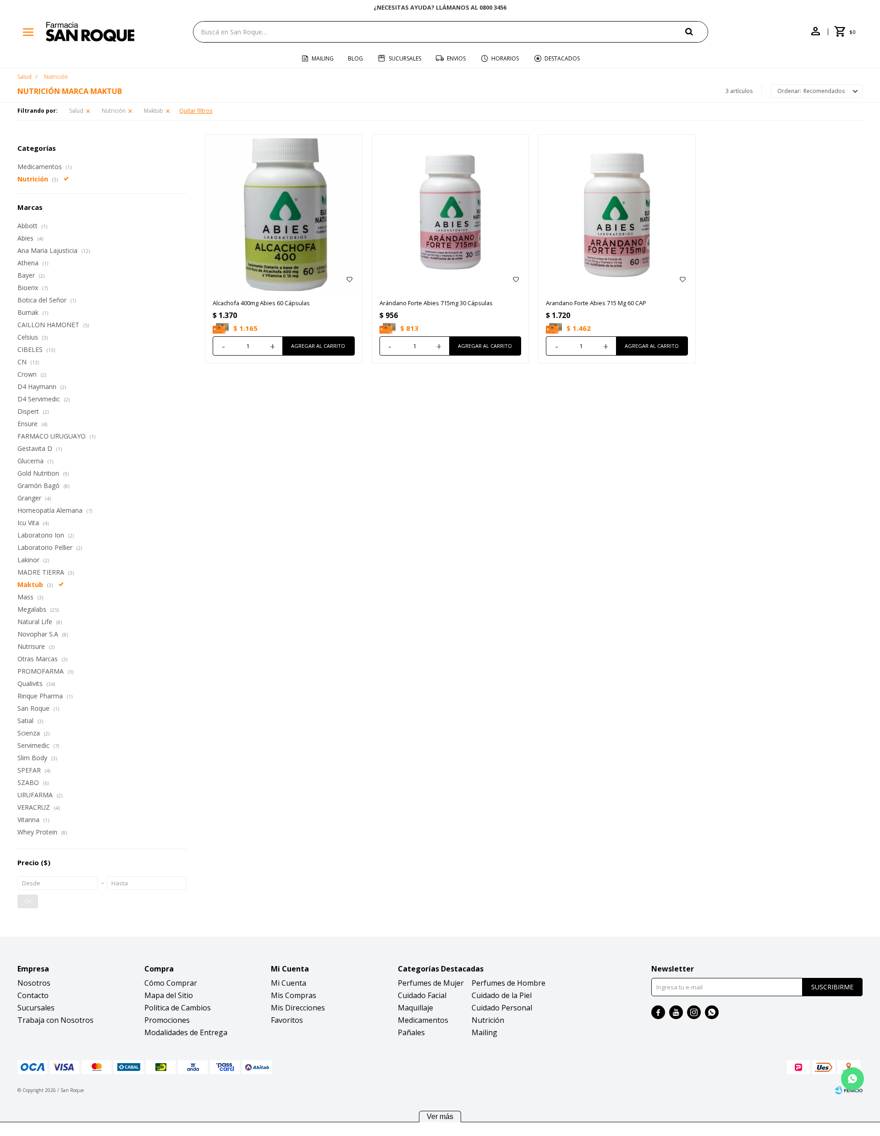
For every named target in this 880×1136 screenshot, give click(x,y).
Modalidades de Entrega (185, 1032)
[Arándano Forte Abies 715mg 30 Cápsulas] (450, 213)
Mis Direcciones (298, 1008)
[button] (696, 31)
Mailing (323, 58)
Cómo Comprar (170, 983)
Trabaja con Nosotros (55, 1020)
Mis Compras (293, 995)
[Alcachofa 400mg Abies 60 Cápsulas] (283, 213)
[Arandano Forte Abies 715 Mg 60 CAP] (617, 213)
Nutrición (114, 111)
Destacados (562, 58)
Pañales (411, 1032)
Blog (355, 58)
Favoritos (287, 1020)
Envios (456, 58)
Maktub (153, 111)
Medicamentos (423, 1020)
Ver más (440, 1116)
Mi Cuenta (288, 983)
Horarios (505, 58)
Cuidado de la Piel (502, 995)
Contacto (33, 995)
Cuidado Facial (422, 995)
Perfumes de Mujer (431, 983)
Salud (76, 111)
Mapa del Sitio (168, 995)
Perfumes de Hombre (508, 983)
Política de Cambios (177, 1008)
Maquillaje (415, 1008)
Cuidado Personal (502, 1008)
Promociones (167, 1020)
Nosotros (33, 983)
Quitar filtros (195, 111)
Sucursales (405, 58)
